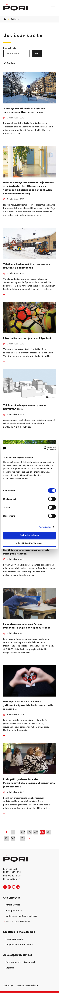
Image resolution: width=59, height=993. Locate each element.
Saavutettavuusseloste (27, 985)
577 (23, 832)
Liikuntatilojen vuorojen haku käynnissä (27, 338)
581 (48, 832)
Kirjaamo (9, 967)
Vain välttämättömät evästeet (29, 543)
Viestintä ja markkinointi (17, 921)
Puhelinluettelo (12, 904)
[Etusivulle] (15, 7)
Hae (36, 53)
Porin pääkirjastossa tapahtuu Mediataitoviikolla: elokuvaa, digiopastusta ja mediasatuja (29, 783)
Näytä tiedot (44, 527)
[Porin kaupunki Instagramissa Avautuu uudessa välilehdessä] (9, 887)
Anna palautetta (13, 910)
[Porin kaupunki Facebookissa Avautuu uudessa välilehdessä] (5, 887)
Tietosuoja (8, 985)
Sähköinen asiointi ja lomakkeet (21, 916)
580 (42, 832)
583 (13, 838)
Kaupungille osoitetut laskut (19, 944)
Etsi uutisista (9, 48)
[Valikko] (53, 7)
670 (23, 838)
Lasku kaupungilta (14, 939)
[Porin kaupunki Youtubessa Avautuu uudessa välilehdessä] (13, 887)
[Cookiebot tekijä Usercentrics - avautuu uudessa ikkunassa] (44, 448)
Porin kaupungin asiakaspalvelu (20, 962)
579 (36, 832)
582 (7, 838)
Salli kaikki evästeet (29, 535)
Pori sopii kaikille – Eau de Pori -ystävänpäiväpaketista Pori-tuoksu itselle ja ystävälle (28, 705)
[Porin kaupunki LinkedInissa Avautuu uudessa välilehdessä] (18, 887)
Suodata (11, 63)
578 (29, 832)
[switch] (52, 499)
